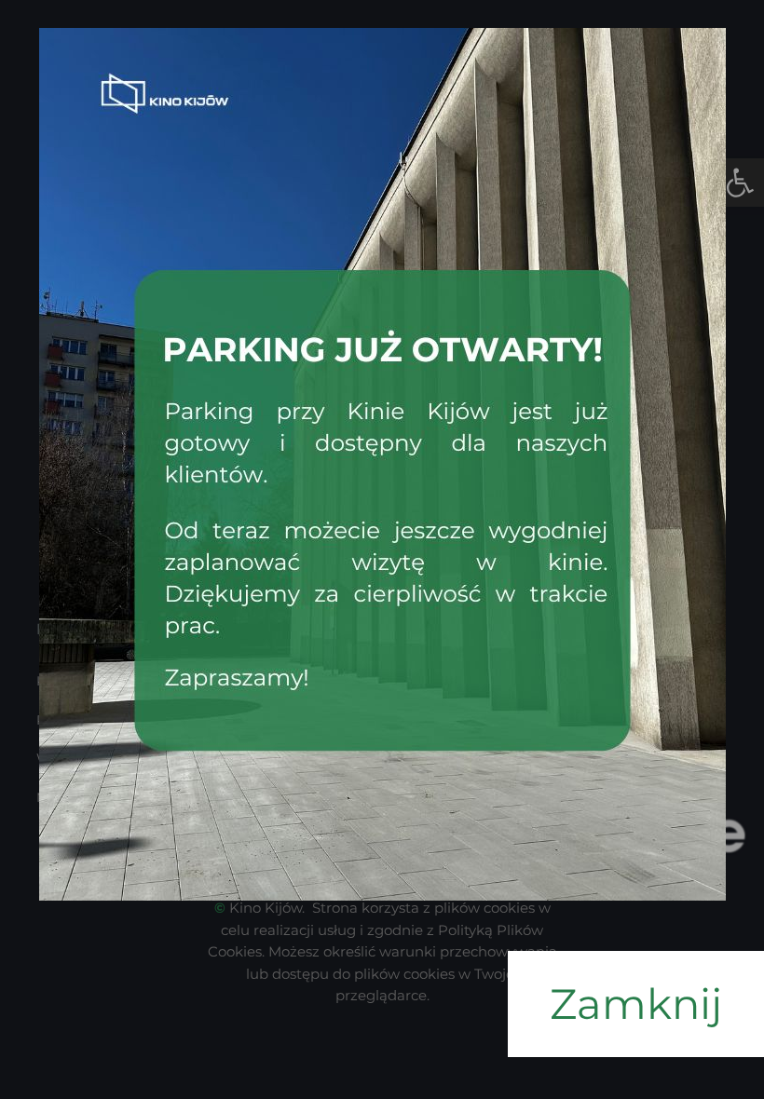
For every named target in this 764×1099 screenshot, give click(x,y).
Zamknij (636, 1003)
